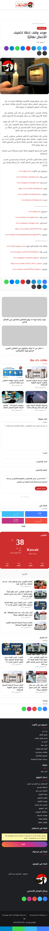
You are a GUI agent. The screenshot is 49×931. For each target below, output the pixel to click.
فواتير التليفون (42, 797)
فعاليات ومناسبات (41, 752)
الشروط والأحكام (41, 755)
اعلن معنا (44, 745)
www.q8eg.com (34, 211)
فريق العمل (43, 734)
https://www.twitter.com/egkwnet (30, 188)
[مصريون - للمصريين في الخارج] (24, 5)
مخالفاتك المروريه (41, 812)
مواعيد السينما (42, 815)
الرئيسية (42, 23)
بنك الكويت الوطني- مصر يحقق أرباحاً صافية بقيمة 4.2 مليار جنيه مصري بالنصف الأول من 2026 (18, 594)
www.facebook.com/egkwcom (27, 177)
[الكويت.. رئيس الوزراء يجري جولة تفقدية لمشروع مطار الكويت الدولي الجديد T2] (40, 605)
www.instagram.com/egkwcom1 (27, 223)
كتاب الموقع (43, 808)
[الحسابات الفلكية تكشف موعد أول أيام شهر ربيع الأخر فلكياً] (36, 397)
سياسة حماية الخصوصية (39, 759)
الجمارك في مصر (41, 790)
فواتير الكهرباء (42, 801)
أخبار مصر (35, 23)
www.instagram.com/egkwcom (28, 182)
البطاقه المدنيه (42, 787)
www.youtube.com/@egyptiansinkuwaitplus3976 (23, 234)
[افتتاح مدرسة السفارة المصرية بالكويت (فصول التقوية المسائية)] (36, 372)
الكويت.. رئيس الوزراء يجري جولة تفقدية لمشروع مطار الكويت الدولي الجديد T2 (18, 603)
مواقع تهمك (43, 819)
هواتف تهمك (42, 822)
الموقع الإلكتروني (41, 470)
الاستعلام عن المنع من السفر (37, 783)
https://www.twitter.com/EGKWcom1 (28, 229)
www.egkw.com (25, 171)
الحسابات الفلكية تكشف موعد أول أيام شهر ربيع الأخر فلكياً (36, 406)
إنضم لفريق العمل (41, 738)
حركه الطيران (43, 794)
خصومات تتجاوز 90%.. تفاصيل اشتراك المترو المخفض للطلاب (13, 406)
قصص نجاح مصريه (41, 804)
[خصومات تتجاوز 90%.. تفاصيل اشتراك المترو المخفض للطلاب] (13, 397)
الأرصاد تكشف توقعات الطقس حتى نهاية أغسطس (13, 381)
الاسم (44, 453)
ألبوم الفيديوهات (41, 748)
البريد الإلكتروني (41, 461)
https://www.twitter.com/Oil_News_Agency (26, 263)
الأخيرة (24, 574)
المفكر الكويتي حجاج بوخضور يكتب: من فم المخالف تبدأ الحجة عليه (17, 582)
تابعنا (24, 844)
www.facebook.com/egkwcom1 (26, 217)
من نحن (44, 731)
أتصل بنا (44, 741)
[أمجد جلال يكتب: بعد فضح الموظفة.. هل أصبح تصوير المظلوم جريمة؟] (40, 615)
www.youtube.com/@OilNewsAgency (27, 269)
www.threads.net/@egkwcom (32, 200)
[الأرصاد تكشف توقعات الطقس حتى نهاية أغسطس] (13, 372)
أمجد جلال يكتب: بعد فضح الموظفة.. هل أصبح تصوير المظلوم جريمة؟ (18, 613)
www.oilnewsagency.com (16, 246)
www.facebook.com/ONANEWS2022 (24, 252)
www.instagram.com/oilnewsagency (26, 257)
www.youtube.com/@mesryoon (29, 194)
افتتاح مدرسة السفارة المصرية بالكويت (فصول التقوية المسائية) (36, 382)
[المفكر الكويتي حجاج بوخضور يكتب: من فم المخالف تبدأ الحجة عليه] (40, 584)
